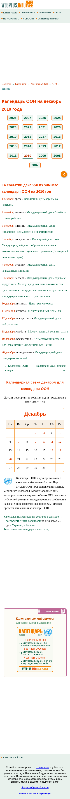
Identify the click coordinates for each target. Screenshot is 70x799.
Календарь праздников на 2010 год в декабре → (33, 516)
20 (10, 459)
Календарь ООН (39, 84)
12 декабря (8, 318)
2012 (57, 146)
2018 (27, 136)
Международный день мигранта (48, 331)
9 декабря (7, 277)
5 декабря (7, 239)
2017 (42, 136)
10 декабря (8, 303)
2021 (42, 127)
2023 (13, 127)
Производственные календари (22, 520)
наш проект (42, 767)
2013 (42, 146)
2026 (13, 118)
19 (59, 450)
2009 (42, 155)
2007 (35, 165)
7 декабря (7, 264)
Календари (21, 84)
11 (51, 441)
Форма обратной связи (35, 787)
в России (29, 525)
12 (59, 441)
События (6, 84)
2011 (13, 155)
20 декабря (8, 352)
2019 (13, 136)
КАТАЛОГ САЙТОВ (13, 757)
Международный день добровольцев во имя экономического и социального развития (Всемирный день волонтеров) (35, 251)
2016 (57, 136)
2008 (57, 155)
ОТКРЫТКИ (44, 12)
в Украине (16, 525)
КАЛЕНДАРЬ (10, 12)
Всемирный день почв (46, 239)
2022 (27, 127)
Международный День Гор (44, 310)
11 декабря (8, 310)
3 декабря (7, 225)
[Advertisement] (35, 53)
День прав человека (41, 303)
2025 (42, 118)
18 (51, 450)
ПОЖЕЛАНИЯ (28, 12)
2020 (57, 127)
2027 (27, 118)
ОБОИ (58, 12)
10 (44, 441)
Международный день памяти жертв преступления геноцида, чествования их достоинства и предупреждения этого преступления (34, 290)
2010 (54, 84)
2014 (27, 146)
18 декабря (8, 331)
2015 (13, 146)
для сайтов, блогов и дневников (35, 622)
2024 (57, 118)
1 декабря (7, 198)
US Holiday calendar (48, 18)
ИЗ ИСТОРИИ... (11, 18)
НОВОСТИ (28, 18)
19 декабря (8, 338)
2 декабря (7, 212)
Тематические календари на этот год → (28, 529)
